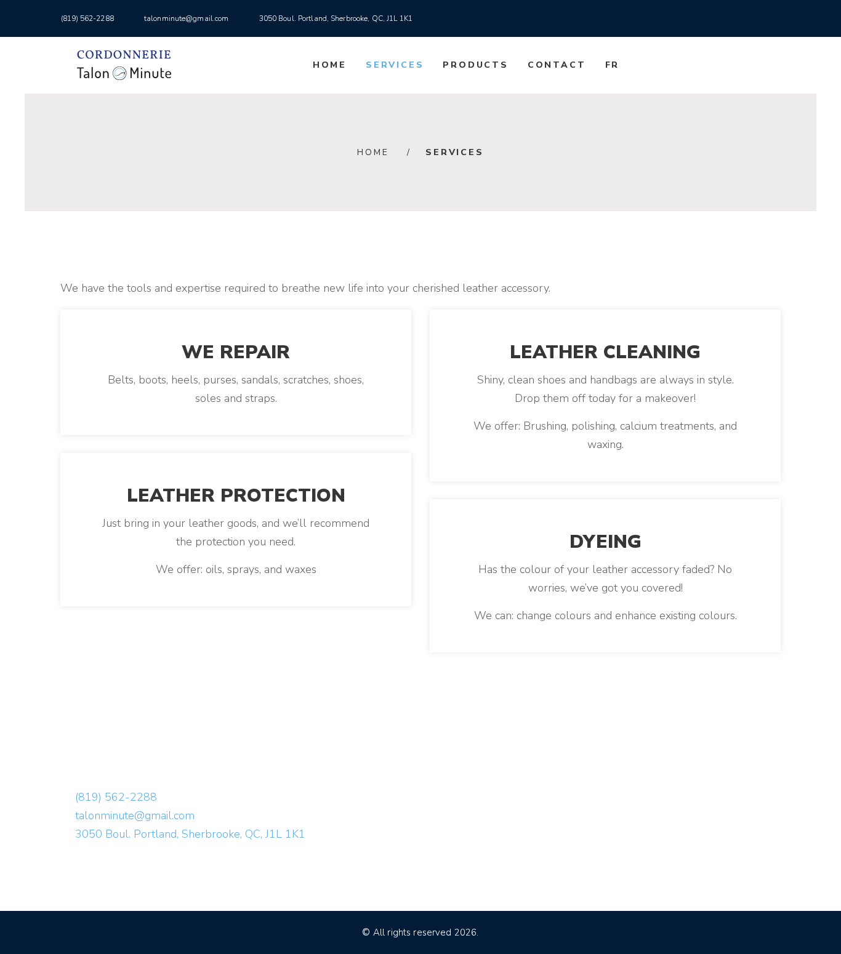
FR (612, 65)
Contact (557, 65)
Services (395, 65)
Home (330, 65)
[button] (785, 18)
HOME (372, 152)
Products (475, 65)
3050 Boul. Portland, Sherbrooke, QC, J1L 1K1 (335, 18)
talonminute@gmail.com (186, 18)
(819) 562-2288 (87, 18)
